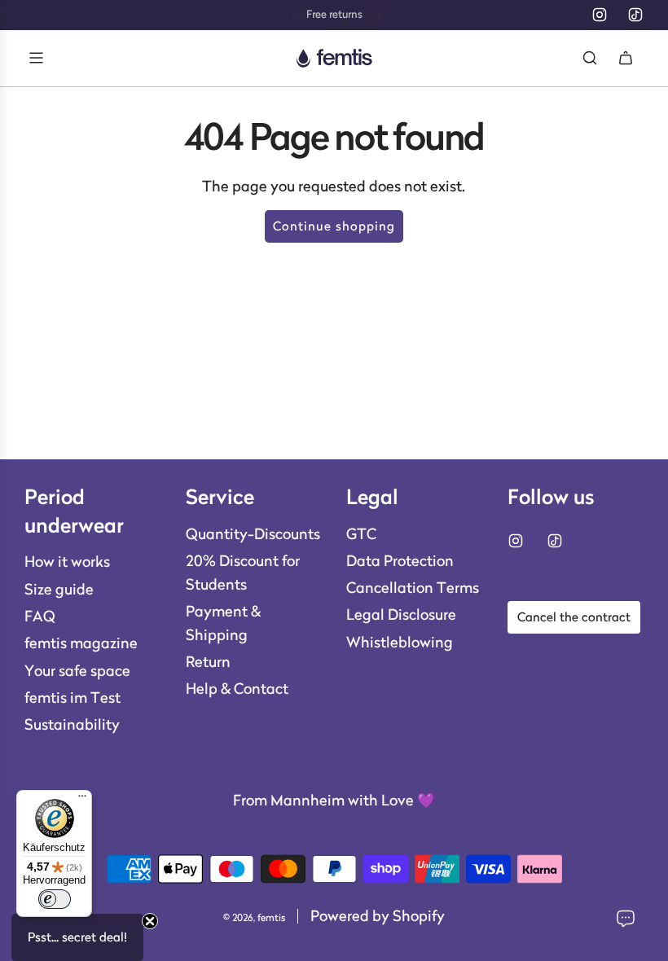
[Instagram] (599, 15)
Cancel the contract (574, 617)
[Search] (590, 58)
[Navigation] (36, 58)
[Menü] (82, 800)
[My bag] (626, 58)
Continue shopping (334, 226)
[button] (77, 937)
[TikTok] (635, 15)
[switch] (54, 899)
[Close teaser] (149, 921)
